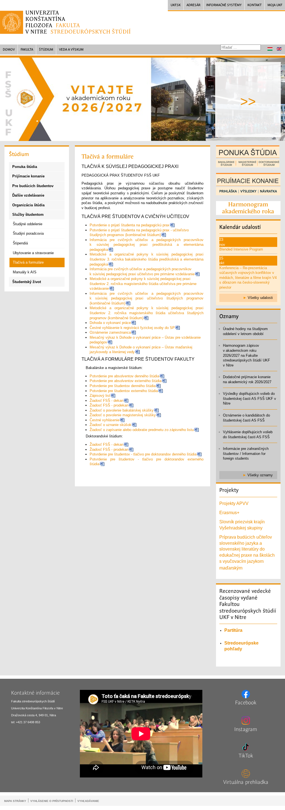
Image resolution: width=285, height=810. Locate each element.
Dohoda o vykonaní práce (110, 323)
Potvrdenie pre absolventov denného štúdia (124, 376)
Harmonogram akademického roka (248, 208)
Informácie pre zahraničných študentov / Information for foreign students (246, 453)
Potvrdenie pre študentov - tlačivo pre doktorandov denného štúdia (143, 454)
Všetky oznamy (260, 475)
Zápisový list (100, 395)
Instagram (245, 729)
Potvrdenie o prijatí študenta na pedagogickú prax (129, 225)
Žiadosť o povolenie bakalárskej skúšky (122, 410)
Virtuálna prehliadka (245, 782)
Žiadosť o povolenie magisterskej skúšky (123, 415)
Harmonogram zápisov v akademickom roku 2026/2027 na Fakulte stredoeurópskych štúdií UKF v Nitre (246, 355)
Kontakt (254, 5)
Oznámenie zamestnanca (110, 332)
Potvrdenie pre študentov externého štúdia (124, 391)
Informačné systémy (224, 5)
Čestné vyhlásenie (104, 420)
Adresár (193, 5)
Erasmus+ (229, 512)
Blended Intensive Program (241, 249)
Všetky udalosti (260, 298)
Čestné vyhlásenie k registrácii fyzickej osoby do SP (132, 328)
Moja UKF (274, 5)
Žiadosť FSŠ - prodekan (109, 405)
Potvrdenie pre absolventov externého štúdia (125, 381)
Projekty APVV (234, 503)
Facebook (245, 703)
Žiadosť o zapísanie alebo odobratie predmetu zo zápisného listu (142, 430)
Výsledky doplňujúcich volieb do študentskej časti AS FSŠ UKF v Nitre (249, 398)
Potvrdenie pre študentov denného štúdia (123, 386)
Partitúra (233, 630)
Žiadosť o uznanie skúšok (110, 425)
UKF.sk (176, 5)
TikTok (246, 756)
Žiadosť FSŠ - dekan (106, 400)
